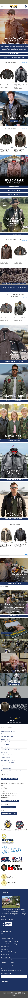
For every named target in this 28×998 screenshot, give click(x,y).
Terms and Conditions (6, 765)
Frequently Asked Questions (8, 962)
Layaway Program (5, 739)
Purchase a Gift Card (6, 755)
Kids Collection (13, 435)
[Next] (26, 143)
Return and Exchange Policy (8, 731)
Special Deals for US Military (8, 760)
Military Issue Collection (14, 514)
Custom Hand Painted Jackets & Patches (11, 749)
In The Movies (4, 949)
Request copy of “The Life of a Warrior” (11, 771)
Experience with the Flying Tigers (9, 952)
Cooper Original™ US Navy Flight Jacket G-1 (6, 150)
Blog (2, 936)
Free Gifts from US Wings (7, 736)
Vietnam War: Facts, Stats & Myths (9, 944)
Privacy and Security (6, 768)
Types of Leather (5, 744)
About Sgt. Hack (5, 946)
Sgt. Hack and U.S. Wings (7, 965)
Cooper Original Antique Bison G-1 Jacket (19, 150)
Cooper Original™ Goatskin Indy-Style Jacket (20, 261)
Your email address (6, 973)
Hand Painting (19, 574)
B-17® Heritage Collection (14, 353)
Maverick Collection (14, 396)
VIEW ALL (24, 63)
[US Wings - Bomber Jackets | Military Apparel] (14, 6)
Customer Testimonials (7, 938)
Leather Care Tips (5, 747)
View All (25, 298)
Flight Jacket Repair (14, 604)
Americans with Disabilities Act (9, 763)
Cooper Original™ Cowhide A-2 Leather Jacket (20, 545)
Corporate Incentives (6, 742)
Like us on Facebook (8, 807)
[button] (2, 6)
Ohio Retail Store (5, 957)
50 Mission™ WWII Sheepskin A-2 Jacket (4, 318)
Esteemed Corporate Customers (9, 941)
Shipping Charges (5, 757)
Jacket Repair (4, 752)
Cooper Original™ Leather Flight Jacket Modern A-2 (6, 85)
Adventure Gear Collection (14, 219)
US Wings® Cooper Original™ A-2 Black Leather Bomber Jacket (20, 86)
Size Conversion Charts (7, 734)
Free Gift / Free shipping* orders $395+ (14, 2)
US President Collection (13, 472)
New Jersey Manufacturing (7, 960)
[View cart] (26, 6)
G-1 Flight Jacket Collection (14, 117)
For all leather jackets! (14, 611)
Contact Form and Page (9, 779)
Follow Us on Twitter (9, 813)
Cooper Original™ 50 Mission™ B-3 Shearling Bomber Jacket (5, 545)
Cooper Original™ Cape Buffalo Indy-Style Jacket (5, 261)
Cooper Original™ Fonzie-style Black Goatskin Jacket (20, 318)
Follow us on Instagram (9, 801)
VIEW (25, 554)
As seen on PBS (5, 954)
